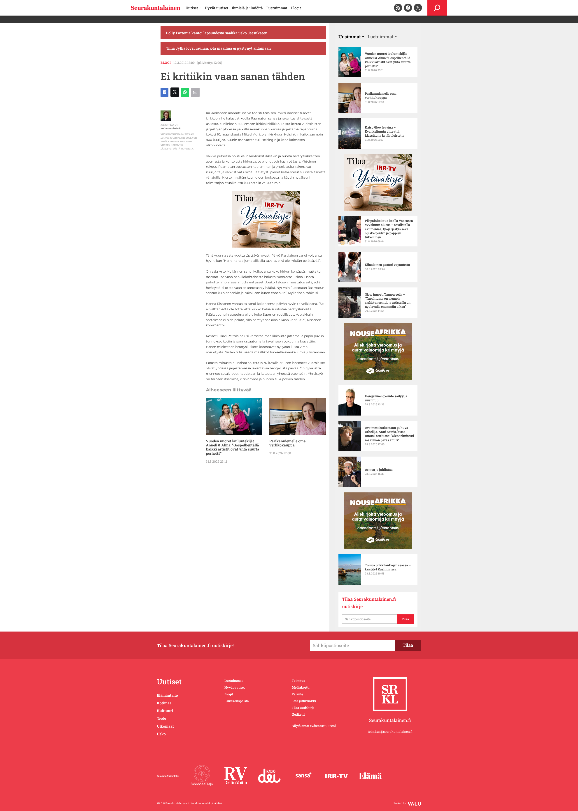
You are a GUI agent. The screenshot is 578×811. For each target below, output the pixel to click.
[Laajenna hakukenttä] (437, 8)
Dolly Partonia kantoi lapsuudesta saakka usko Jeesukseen (216, 32)
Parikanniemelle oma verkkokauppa (287, 443)
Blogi (166, 62)
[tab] (351, 36)
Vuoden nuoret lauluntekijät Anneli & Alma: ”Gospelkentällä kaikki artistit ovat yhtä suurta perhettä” (232, 447)
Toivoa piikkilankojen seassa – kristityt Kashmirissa (388, 567)
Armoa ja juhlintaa (379, 470)
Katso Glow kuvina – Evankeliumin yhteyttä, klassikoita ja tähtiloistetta (384, 131)
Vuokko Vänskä (171, 128)
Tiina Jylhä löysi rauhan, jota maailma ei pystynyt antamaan (218, 48)
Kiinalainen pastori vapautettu (387, 265)
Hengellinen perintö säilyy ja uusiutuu (386, 398)
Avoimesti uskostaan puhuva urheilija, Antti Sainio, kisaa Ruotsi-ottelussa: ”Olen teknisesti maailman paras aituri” (389, 434)
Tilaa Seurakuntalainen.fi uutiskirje (369, 602)
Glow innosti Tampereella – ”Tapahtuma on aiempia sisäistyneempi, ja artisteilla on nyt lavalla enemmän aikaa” (387, 300)
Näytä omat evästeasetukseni (314, 726)
